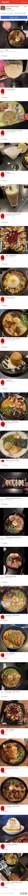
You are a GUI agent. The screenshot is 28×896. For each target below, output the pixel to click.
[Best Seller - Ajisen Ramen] (14, 323)
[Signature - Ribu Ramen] (14, 406)
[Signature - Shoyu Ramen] (14, 445)
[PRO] (2, 91)
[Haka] (14, 35)
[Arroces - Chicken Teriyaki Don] (14, 867)
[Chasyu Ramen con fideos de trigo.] (14, 522)
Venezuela (7, 893)
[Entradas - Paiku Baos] (14, 829)
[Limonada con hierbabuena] (14, 198)
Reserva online (14, 17)
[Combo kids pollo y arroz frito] (14, 115)
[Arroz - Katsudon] (14, 638)
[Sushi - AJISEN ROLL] (14, 240)
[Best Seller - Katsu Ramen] (14, 600)
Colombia (2, 893)
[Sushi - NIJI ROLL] (14, 714)
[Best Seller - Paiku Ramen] (14, 791)
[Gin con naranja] (14, 74)
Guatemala (12, 893)
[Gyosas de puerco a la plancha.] (14, 483)
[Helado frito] (14, 365)
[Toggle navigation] (25, 2)
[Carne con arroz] (14, 282)
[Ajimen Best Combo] (14, 561)
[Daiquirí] (14, 157)
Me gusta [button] (5, 56)
